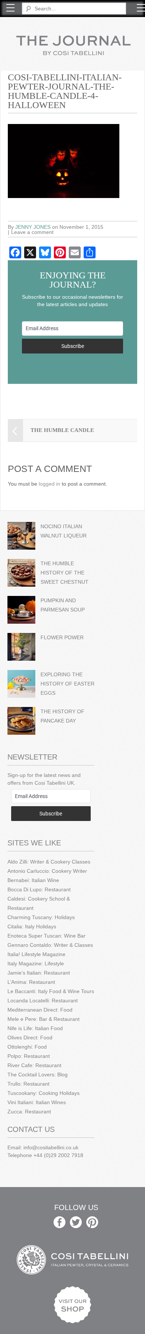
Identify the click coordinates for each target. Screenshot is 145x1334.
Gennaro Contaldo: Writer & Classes (50, 945)
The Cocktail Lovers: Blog (37, 1074)
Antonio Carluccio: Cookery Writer (47, 871)
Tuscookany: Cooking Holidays (43, 1093)
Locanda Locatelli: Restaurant (42, 1000)
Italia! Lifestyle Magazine (36, 954)
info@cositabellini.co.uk (50, 1147)
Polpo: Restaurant (28, 1056)
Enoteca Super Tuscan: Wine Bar (46, 936)
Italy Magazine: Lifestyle (35, 963)
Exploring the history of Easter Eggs (67, 683)
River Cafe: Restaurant (34, 1065)
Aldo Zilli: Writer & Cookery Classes (48, 862)
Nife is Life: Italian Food (35, 1028)
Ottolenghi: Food (27, 1047)
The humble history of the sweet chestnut (64, 572)
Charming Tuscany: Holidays (41, 917)
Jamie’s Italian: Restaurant (38, 973)
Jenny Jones (33, 226)
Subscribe (72, 346)
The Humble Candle (62, 430)
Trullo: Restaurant (28, 1084)
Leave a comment (32, 232)
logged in (49, 484)
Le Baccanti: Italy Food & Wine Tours (50, 991)
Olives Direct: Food (29, 1037)
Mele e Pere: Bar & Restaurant (43, 1019)
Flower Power (62, 637)
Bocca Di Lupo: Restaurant (39, 889)
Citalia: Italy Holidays (31, 926)
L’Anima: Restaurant (31, 982)
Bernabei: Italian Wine (33, 880)
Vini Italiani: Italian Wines (36, 1102)
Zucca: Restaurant (29, 1112)
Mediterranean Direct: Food (39, 1010)
